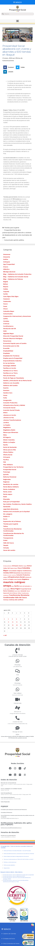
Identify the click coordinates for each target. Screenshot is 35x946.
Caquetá (6, 291)
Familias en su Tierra (10, 370)
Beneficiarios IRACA (21, 876)
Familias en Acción (9, 368)
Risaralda (6, 499)
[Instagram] (15, 768)
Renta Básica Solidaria (11, 487)
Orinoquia (6, 457)
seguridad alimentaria (10, 509)
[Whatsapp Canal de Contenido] (17, 661)
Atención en (17, 711)
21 (20, 625)
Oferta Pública (8, 452)
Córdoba (6, 321)
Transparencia (8, 538)
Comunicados (8, 314)
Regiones (6, 482)
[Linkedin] (15, 774)
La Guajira (6, 425)
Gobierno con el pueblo (11, 383)
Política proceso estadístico (9, 865)
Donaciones (7, 341)
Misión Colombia (9, 440)
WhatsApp (17, 665)
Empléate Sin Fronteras (11, 356)
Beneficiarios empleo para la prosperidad (25, 874)
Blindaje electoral (9, 272)
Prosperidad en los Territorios (13, 467)
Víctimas (6, 600)
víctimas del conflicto (16, 600)
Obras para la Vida (9, 450)
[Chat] (17, 671)
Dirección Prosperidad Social (13, 336)
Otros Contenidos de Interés (11, 943)
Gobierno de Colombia (9, 933)
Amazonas (6, 254)
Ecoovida (6, 348)
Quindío (6, 474)
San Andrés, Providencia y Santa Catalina (17, 504)
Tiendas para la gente (11, 227)
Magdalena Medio (9, 430)
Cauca (5, 304)
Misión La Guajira (9, 442)
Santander (6, 506)
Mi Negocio (7, 437)
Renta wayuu (7, 494)
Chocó (5, 309)
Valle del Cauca (8, 543)
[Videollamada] (17, 699)
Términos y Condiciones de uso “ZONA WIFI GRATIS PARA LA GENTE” (19, 859)
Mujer (12, 586)
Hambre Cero (7, 393)
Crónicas (6, 323)
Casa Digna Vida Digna (10, 296)
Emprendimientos (25, 573)
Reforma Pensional (9, 477)
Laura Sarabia (18, 579)
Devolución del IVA (9, 328)
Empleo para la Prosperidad (12, 358)
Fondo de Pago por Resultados (13, 378)
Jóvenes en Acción (9, 415)
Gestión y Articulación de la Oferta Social (17, 380)
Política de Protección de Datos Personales (12, 850)
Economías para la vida (11, 346)
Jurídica (6, 422)
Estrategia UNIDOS (9, 365)
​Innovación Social (9, 407)
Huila (5, 398)
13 (16, 622)
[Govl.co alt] (17, 2)
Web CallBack (17, 693)
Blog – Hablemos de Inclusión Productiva (17, 274)
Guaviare (6, 390)
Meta (5, 435)
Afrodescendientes (7, 565)
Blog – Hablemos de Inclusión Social (15, 276)
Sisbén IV (6, 516)
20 (17, 625)
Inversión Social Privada (11, 410)
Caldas (5, 289)
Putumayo (6, 472)
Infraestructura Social (16, 577)
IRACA (5, 412)
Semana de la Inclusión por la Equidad (16, 511)
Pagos (17, 589)
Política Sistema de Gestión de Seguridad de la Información (16, 856)
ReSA (5, 496)
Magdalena (7, 427)
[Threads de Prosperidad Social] (24, 774)
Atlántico (6, 269)
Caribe (5, 294)
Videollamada (17, 703)
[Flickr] (20, 774)
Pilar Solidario (8, 464)
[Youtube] (10, 774)
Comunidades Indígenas (15, 570)
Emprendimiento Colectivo (12, 361)
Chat (17, 674)
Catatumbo (7, 301)
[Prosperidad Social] (17, 9)
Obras (12, 589)
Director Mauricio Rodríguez (12, 338)
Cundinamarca (8, 326)
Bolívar (5, 284)
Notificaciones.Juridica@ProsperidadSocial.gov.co (11, 827)
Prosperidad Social (9, 469)
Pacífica (6, 459)
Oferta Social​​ (7, 454)
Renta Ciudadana (8, 591)
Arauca (5, 267)
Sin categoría (7, 514)
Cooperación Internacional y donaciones (17, 316)
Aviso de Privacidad (26, 850)
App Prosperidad (9, 264)
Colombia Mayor (8, 311)
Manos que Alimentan (10, 432)
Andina (5, 259)
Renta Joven (7, 492)
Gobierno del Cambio (10, 385)
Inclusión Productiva (10, 403)
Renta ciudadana (9, 489)
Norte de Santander (10, 447)
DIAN (5, 331)
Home (5, 395)
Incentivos (14, 575)
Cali (8, 568)
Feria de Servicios (9, 375)
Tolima (5, 526)
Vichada (6, 548)
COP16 (5, 318)
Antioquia (6, 262)
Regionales (7, 479)
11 (8, 622)
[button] (17, 21)
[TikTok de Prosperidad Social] (24, 768)
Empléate (6, 353)
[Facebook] (10, 768)
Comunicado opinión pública (14, 240)
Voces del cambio (9, 550)
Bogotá (5, 281)
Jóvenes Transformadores (12, 420)
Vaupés (5, 545)
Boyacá (5, 286)
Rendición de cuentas (10, 484)
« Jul (5, 635)
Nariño (5, 445)
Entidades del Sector (9, 938)
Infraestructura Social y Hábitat (14, 405)
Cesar (5, 306)
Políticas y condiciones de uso (10, 862)
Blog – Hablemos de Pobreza (13, 279)
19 (12, 625)
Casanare (6, 299)
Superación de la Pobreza (12, 521)
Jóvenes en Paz (8, 417)
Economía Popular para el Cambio (14, 343)
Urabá (5, 540)
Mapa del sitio (7, 868)
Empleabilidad (8, 351)
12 (12, 622)
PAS (4, 462)
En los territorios (9, 363)
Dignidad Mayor (8, 333)
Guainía (5, 388)
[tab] (17, 933)
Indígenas (5, 577)
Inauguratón (7, 400)
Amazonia (6, 257)
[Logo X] (20, 768)
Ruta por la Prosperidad (11, 501)
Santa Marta (17, 591)
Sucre (5, 519)
